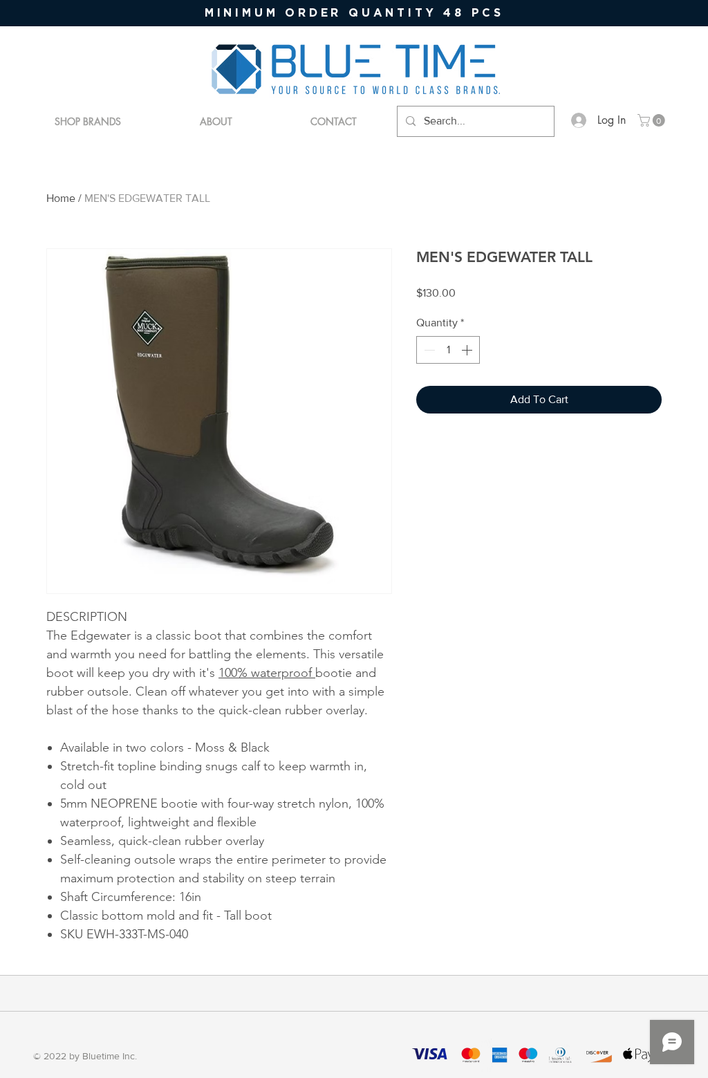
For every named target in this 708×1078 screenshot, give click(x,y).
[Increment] (468, 350)
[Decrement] (428, 350)
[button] (652, 120)
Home (60, 198)
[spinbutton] (448, 350)
